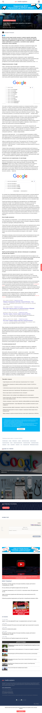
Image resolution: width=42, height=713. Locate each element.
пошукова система (26, 442)
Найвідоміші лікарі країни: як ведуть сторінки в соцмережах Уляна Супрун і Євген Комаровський (20, 410)
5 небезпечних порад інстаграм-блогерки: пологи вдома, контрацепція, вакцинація (20, 388)
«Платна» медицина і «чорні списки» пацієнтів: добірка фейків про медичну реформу (21, 401)
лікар (8, 444)
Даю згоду (21, 711)
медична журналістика (18, 442)
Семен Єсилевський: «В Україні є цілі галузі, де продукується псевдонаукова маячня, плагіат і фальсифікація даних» (21, 398)
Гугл (21, 444)
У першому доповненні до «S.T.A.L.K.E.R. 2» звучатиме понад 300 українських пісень (20, 591)
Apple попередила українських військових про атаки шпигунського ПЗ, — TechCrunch (19, 595)
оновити (39, 522)
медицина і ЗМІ (26, 444)
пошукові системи (6, 442)
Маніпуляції (6, 12)
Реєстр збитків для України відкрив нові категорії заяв (15, 587)
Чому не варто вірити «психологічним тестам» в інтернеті (15, 392)
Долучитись (21, 429)
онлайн (19, 440)
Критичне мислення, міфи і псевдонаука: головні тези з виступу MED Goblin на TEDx (20, 407)
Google (10, 440)
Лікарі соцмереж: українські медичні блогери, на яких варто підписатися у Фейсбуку (21, 413)
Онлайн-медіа (5, 440)
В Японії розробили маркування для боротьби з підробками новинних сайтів (20, 598)
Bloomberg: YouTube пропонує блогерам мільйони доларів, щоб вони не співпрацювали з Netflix (18, 584)
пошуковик (13, 444)
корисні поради (33, 440)
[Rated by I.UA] (18, 700)
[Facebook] (2, 35)
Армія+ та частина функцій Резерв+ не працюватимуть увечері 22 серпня (19, 621)
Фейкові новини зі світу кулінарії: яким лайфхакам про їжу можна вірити (18, 395)
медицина (4, 444)
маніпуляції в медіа (25, 440)
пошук (11, 442)
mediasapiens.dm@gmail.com (8, 692)
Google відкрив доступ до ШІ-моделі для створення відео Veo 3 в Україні (18, 381)
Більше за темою (7, 448)
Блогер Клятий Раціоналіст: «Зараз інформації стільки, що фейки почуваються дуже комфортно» (20, 404)
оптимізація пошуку (34, 442)
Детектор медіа (21, 642)
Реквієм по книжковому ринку (9, 629)
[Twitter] (4, 35)
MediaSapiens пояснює (9, 20)
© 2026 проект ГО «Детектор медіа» (7, 691)
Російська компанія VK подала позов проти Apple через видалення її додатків (20, 625)
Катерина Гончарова (9, 32)
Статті (9, 12)
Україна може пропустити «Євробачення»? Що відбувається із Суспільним (18, 390)
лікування (17, 444)
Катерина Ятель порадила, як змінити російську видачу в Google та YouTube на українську (19, 385)
